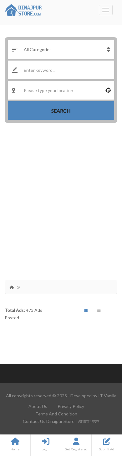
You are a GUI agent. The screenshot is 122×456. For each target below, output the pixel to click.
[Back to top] (101, 417)
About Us (37, 406)
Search (61, 111)
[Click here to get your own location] (108, 90)
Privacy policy (71, 406)
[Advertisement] (61, 199)
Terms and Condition (56, 413)
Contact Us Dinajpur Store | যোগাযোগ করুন (61, 421)
